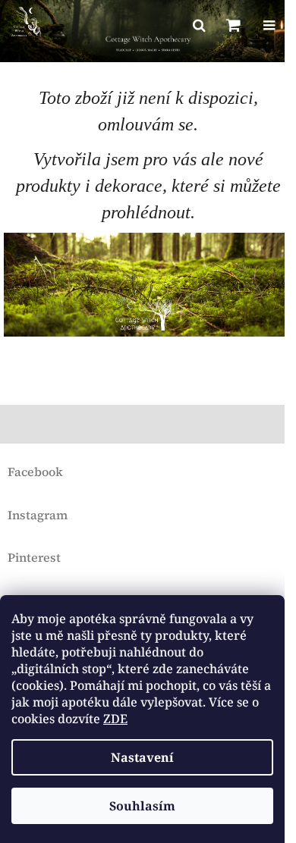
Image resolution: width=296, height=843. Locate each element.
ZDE (115, 718)
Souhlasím (142, 806)
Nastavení (142, 757)
